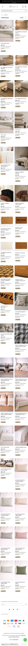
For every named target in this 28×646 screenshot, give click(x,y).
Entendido (24, 644)
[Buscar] (25, 11)
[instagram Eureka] (9, 609)
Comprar (18, 354)
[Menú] (2, 6)
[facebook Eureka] (13, 609)
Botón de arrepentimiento (14, 636)
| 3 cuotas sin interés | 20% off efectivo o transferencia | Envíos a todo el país (14, 2)
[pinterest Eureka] (17, 609)
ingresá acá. (23, 635)
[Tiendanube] (14, 639)
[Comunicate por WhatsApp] (25, 640)
